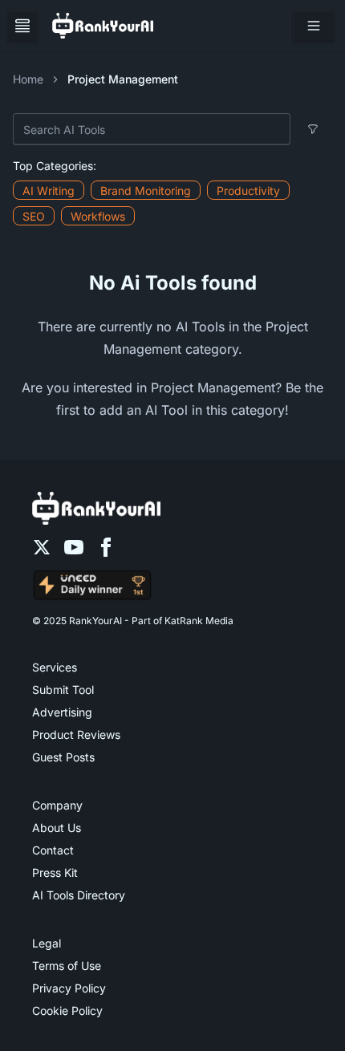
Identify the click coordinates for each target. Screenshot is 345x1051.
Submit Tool (63, 689)
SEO (33, 216)
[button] (313, 26)
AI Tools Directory (78, 895)
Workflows (98, 216)
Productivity (248, 190)
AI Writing (48, 190)
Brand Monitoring (145, 190)
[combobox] (151, 129)
